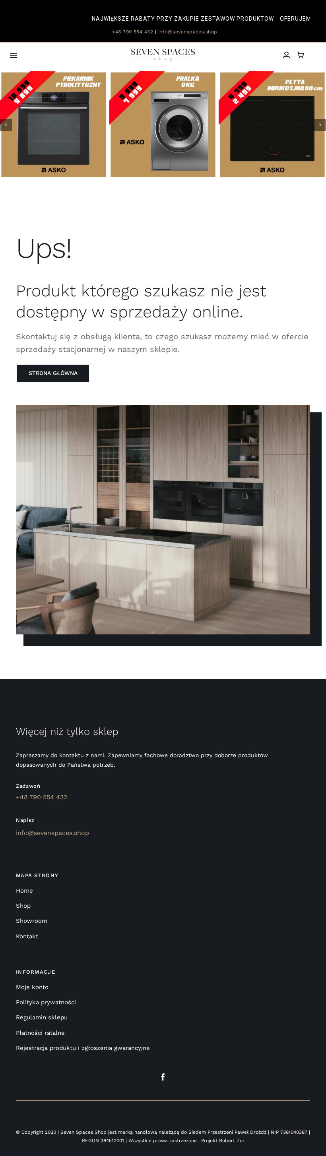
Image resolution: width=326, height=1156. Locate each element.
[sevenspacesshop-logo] (163, 52)
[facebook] (163, 1077)
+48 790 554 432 (132, 32)
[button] (6, 125)
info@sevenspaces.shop (187, 32)
